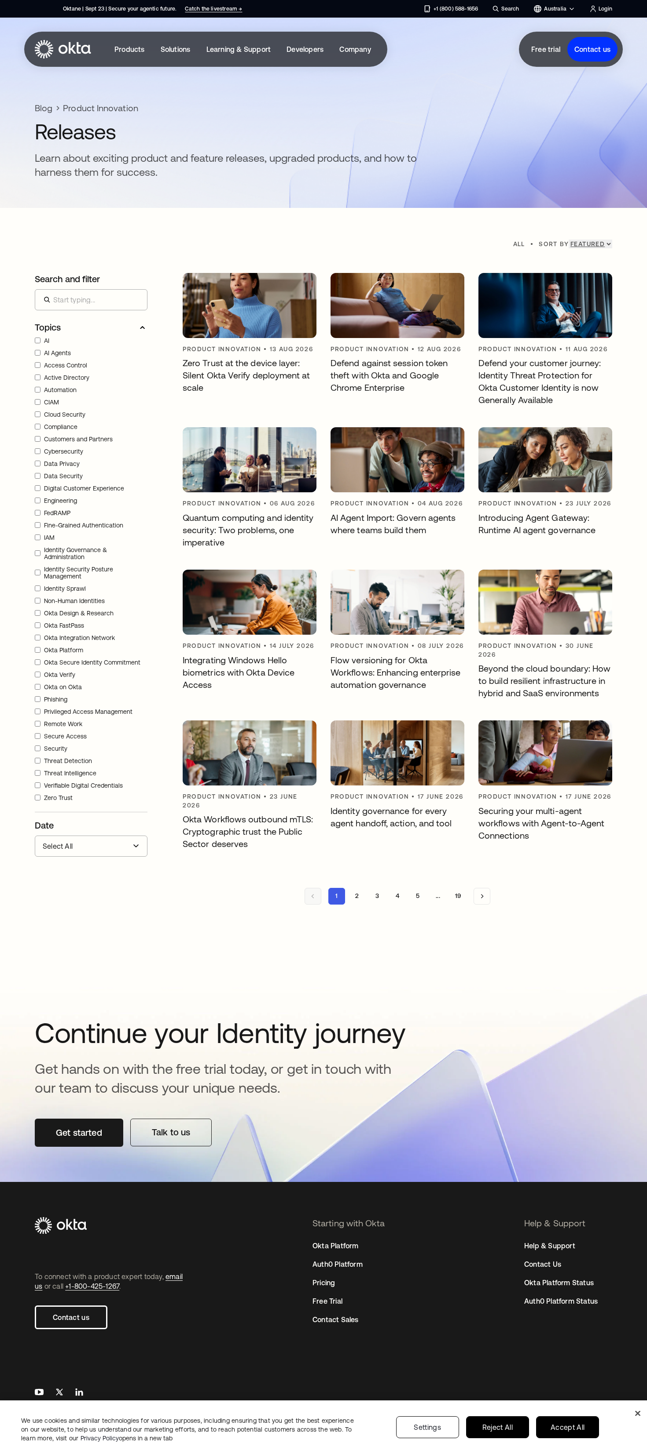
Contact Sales (335, 1319)
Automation (60, 389)
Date (44, 825)
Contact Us (542, 1264)
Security (55, 748)
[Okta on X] (59, 1393)
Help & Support (549, 1246)
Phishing (55, 699)
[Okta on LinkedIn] (79, 1393)
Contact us (592, 49)
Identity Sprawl (65, 588)
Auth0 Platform (337, 1264)
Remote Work (63, 723)
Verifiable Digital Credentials (83, 785)
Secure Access (65, 736)
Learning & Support (238, 49)
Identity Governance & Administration (75, 553)
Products (129, 49)
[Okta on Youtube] (39, 1393)
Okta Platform (63, 650)
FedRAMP (57, 512)
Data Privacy (62, 463)
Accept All (568, 1427)
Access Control (65, 365)
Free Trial (327, 1301)
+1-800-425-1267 (92, 1286)
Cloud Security (64, 414)
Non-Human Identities (74, 600)
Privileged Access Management (88, 711)
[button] (91, 327)
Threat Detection (68, 760)
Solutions (176, 49)
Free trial (545, 49)
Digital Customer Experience (84, 488)
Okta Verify (59, 674)
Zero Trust (58, 797)
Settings (427, 1427)
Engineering (60, 500)
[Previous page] (313, 896)
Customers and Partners (78, 439)
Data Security (63, 476)
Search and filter (67, 279)
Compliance (60, 426)
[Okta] (63, 49)
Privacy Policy (127, 1438)
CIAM (51, 402)
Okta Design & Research (79, 613)
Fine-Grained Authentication (83, 525)
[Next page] (482, 896)
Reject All (497, 1427)
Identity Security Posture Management (78, 573)
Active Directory (66, 377)
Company (355, 49)
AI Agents (57, 352)
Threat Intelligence (70, 773)
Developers (305, 49)
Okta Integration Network (79, 637)
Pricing (323, 1283)
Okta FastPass (64, 625)
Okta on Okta (63, 687)
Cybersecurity (63, 451)
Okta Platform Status (559, 1283)
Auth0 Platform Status (561, 1301)
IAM (49, 537)
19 (458, 895)
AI (46, 340)
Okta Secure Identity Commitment (92, 662)
